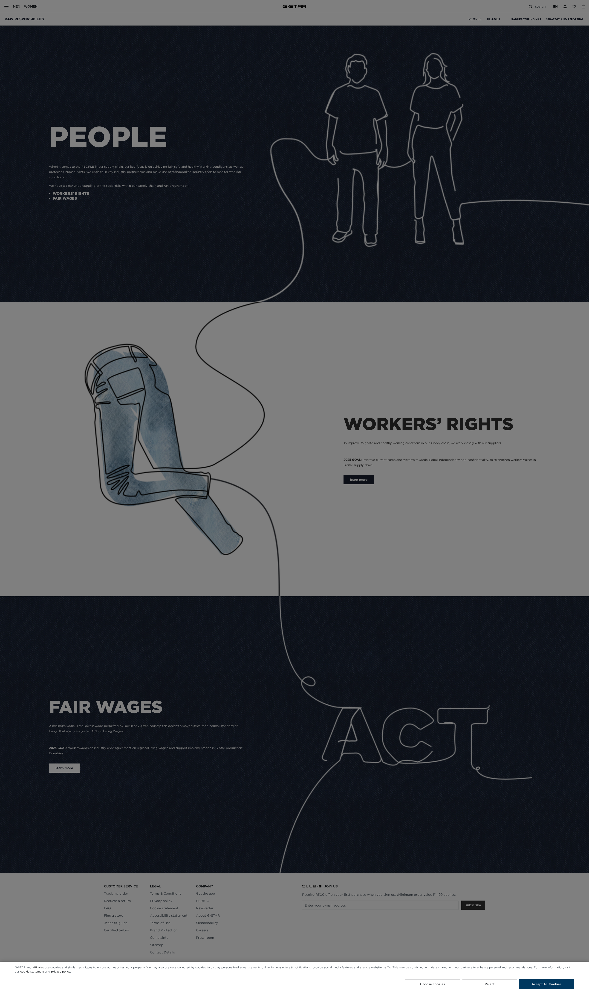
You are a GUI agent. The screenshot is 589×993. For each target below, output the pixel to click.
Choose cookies (432, 984)
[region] (294, 977)
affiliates (38, 967)
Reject (489, 984)
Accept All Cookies (546, 984)
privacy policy (60, 971)
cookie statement (32, 971)
